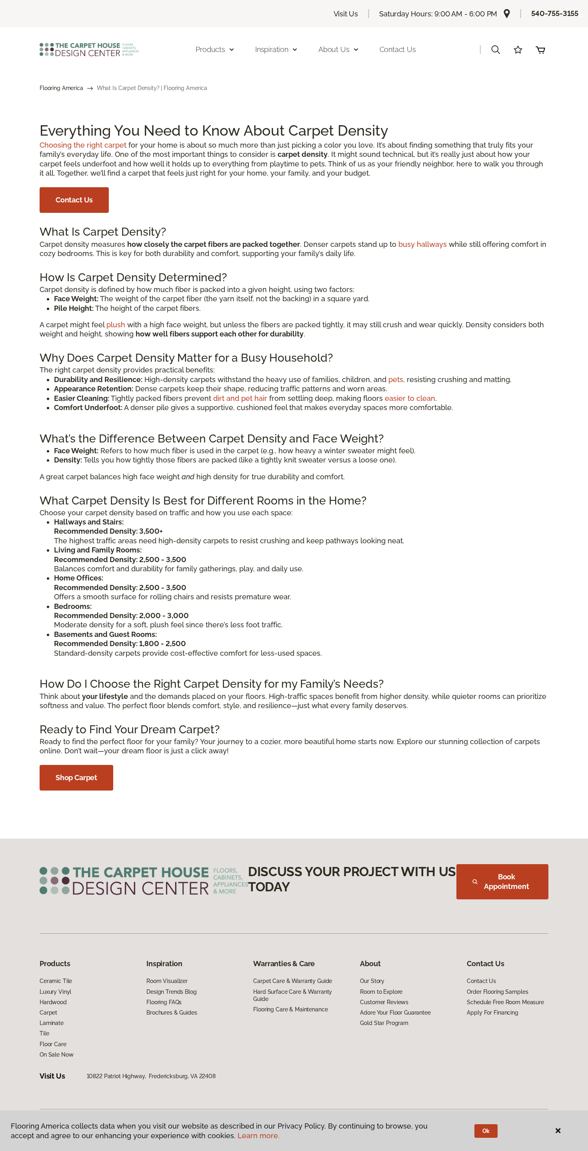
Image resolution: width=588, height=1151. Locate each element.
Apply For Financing (492, 1012)
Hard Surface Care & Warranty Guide (292, 995)
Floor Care (53, 1044)
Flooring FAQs (164, 1002)
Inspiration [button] (271, 49)
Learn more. (259, 1135)
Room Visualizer (167, 981)
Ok (486, 1131)
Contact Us (398, 49)
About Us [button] (334, 49)
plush (115, 324)
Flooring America (61, 88)
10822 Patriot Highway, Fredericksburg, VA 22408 (151, 1076)
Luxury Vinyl (55, 992)
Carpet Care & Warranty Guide (292, 981)
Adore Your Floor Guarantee (395, 1012)
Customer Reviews (384, 1002)
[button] (496, 50)
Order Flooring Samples (497, 992)
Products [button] (210, 49)
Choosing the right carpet (83, 145)
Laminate (52, 1023)
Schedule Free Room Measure (505, 1002)
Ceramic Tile (56, 981)
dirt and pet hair (240, 398)
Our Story (372, 981)
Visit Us (346, 14)
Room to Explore (381, 992)
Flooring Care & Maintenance (290, 1009)
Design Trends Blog (171, 992)
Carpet (48, 1012)
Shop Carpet (76, 777)
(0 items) (540, 49)
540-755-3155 (554, 13)
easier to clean (410, 398)
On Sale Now (56, 1054)
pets (395, 379)
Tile (44, 1033)
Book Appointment (506, 882)
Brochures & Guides (171, 1012)
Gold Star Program (384, 1023)
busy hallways (422, 244)
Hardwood (53, 1002)
